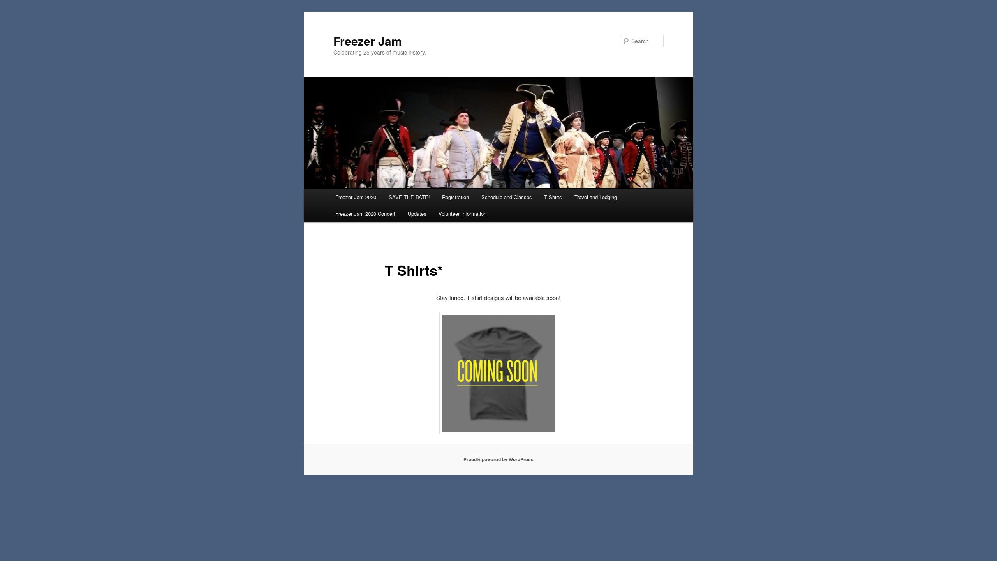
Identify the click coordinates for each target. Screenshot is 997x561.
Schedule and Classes (506, 197)
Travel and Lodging (595, 197)
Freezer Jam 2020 (355, 197)
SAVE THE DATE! (409, 197)
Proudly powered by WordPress (498, 459)
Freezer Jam (367, 40)
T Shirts (553, 197)
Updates (417, 213)
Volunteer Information (462, 213)
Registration (455, 197)
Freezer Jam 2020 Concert (365, 213)
